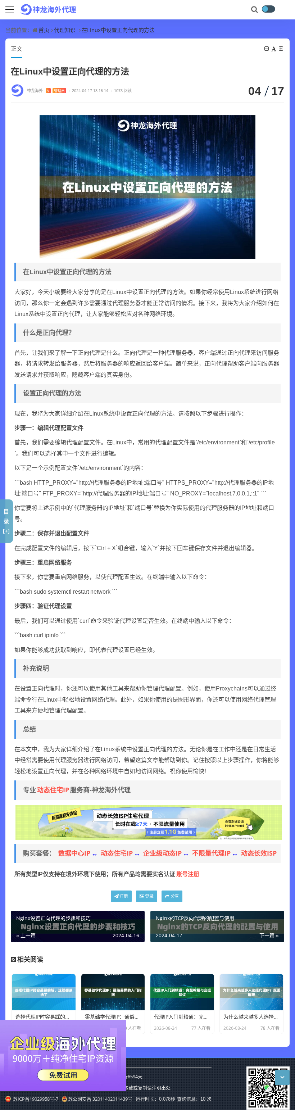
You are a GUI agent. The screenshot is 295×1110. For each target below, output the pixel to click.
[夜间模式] (268, 9)
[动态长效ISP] (148, 822)
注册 (123, 896)
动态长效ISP (259, 853)
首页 (43, 29)
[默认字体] (274, 48)
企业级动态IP (162, 853)
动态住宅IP (53, 789)
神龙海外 (46, 90)
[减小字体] (267, 48)
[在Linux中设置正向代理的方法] (147, 186)
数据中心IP (74, 853)
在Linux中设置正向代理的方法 (118, 29)
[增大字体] (281, 48)
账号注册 (187, 874)
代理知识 (65, 29)
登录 (149, 896)
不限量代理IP (211, 853)
